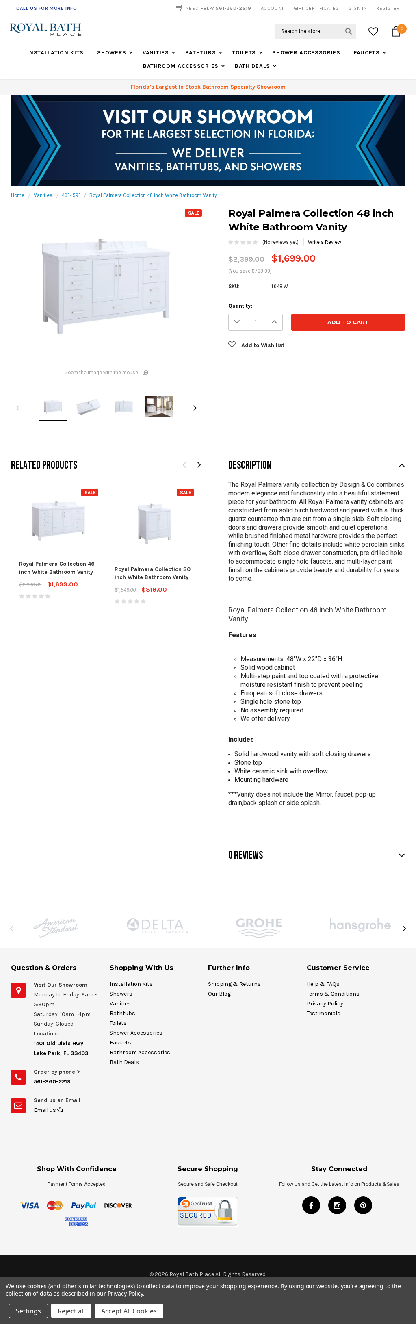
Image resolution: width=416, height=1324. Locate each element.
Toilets (244, 52)
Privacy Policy (325, 1003)
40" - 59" (71, 195)
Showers (111, 52)
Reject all (71, 1311)
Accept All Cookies (129, 1311)
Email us (45, 1110)
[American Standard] (55, 928)
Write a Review (324, 242)
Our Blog (219, 993)
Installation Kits (55, 52)
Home (17, 195)
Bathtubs (200, 52)
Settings (28, 1311)
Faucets (367, 52)
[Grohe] (258, 928)
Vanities (156, 52)
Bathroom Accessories (181, 66)
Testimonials (323, 1013)
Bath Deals (252, 66)
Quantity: (240, 305)
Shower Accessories (306, 52)
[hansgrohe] (360, 925)
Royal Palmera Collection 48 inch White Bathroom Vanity (153, 195)
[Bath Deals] (208, 140)
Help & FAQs (323, 984)
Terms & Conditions (333, 993)
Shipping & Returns (234, 984)
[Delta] (157, 925)
